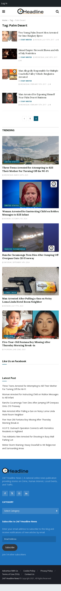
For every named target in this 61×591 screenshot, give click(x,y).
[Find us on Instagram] (19, 493)
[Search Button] (57, 11)
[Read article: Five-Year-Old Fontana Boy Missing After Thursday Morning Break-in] (30, 325)
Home (4, 20)
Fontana (9, 336)
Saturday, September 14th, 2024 (16, 262)
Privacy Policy (47, 570)
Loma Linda (10, 292)
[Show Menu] (3, 11)
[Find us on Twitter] (12, 493)
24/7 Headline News (10, 578)
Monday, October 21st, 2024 (15, 219)
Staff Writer (26, 40)
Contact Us (29, 574)
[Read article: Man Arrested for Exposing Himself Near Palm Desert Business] (9, 98)
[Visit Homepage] (30, 11)
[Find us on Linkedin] (26, 493)
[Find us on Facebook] (5, 493)
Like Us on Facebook (14, 361)
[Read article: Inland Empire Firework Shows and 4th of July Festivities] (9, 54)
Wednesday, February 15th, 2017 (33, 84)
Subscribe (10, 547)
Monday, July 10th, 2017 (44, 40)
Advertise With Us (10, 570)
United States (12, 162)
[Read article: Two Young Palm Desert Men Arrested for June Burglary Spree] (9, 36)
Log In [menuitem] (4, 3)
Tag (11, 20)
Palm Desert (20, 20)
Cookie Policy (29, 570)
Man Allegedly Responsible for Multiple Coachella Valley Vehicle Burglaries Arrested (38, 73)
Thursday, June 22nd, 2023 (14, 349)
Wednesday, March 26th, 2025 (16, 175)
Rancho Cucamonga (15, 249)
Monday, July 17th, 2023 (13, 306)
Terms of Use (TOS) (10, 574)
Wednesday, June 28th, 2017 (45, 57)
